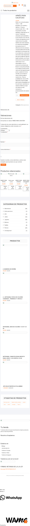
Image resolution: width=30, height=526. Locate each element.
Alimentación (8, 208)
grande (24, 402)
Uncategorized (8, 230)
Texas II (18, 404)
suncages (13, 404)
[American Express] (2, 438)
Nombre (3, 142)
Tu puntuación (4, 128)
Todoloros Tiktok (5, 452)
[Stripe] (20, 438)
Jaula (5, 404)
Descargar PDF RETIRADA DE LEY (8, 469)
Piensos (6, 227)
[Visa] (7, 438)
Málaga (3, 446)
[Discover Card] (15, 438)
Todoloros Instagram (6, 455)
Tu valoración (4, 132)
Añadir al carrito (24, 95)
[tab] (5, 109)
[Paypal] (9, 438)
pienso (9, 404)
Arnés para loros (25, 105)
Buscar (15, 6)
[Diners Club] (12, 438)
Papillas (6, 225)
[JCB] (23, 438)
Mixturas (7, 222)
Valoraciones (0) (5, 109)
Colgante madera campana (16, 402)
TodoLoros (8, 475)
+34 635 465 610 (5, 448)
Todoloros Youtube (5, 450)
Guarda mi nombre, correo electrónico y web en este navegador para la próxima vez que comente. (13, 161)
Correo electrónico (5, 149)
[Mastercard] (4, 438)
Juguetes (7, 219)
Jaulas (6, 216)
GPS (6, 214)
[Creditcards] (17, 438)
